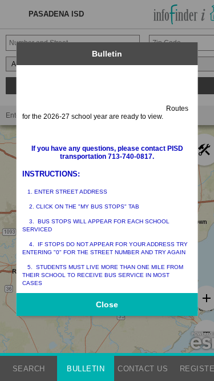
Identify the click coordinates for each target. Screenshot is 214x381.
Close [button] (107, 304)
